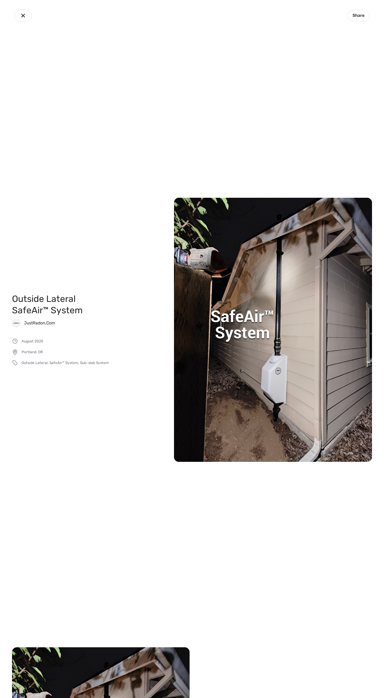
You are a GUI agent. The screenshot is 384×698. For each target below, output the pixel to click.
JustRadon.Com (39, 323)
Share (358, 15)
